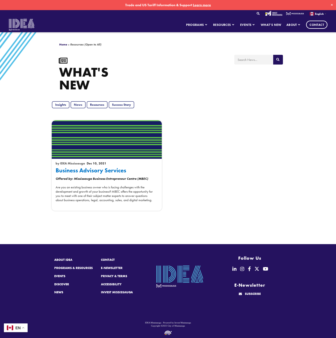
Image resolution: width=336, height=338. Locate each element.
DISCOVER (61, 284)
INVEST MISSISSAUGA (117, 292)
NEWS (58, 292)
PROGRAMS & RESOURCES (73, 268)
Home (63, 44)
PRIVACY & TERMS (114, 276)
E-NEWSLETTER (111, 268)
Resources (97, 105)
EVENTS (59, 276)
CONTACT (108, 260)
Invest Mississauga (273, 13)
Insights (60, 105)
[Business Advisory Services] (107, 139)
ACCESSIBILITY (111, 284)
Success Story (121, 105)
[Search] (278, 60)
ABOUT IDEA (63, 260)
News (78, 105)
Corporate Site (295, 14)
